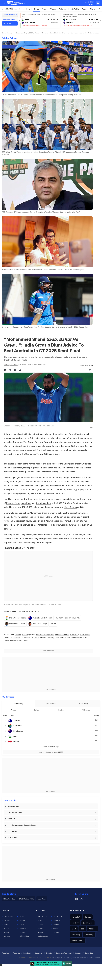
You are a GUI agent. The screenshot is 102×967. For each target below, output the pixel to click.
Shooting (76, 935)
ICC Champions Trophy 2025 (23, 33)
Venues (7, 936)
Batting (36, 710)
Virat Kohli (11, 819)
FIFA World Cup (13, 806)
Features (22, 928)
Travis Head (36, 477)
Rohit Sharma (70, 507)
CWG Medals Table (14, 812)
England (16, 741)
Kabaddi (92, 929)
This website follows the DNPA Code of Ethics (34, 957)
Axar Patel (26, 503)
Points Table (74, 9)
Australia (16, 721)
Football (25, 634)
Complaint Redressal (64, 953)
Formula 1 (76, 917)
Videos (53, 9)
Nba (82, 929)
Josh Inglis (39, 485)
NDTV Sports (85, 634)
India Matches (9, 19)
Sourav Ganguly (33, 521)
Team (13, 710)
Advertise (5, 953)
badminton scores (62, 634)
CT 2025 (9, 9)
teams (84, 9)
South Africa (18, 726)
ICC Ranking (24, 936)
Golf (74, 929)
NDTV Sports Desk (11, 365)
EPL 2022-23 (58, 916)
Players (22, 932)
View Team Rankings (51, 746)
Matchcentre (43, 936)
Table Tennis (77, 941)
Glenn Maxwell (26, 485)
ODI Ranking (51, 703)
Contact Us (89, 953)
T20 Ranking (83, 703)
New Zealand (18, 731)
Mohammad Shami (17, 624)
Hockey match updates (45, 634)
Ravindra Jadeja (43, 503)
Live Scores (8, 916)
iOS (26, 641)
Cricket (53, 624)
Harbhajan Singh (39, 624)
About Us (16, 953)
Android (19, 641)
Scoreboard (27, 9)
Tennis (88, 917)
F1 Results (74, 634)
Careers (78, 953)
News (36, 9)
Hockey (75, 923)
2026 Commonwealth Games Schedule (21, 825)
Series (21, 916)
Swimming (89, 935)
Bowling (61, 710)
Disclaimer (39, 953)
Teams (6, 932)
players (93, 9)
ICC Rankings (12, 831)
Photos (45, 9)
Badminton (88, 923)
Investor (49, 953)
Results (22, 920)
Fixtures (62, 9)
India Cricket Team (17, 618)
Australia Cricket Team (42, 618)
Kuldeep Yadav (13, 503)
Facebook (16, 638)
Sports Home (6, 33)
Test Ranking (18, 703)
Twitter (36, 638)
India (15, 736)
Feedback (27, 953)
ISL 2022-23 (42, 916)
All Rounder (86, 710)
